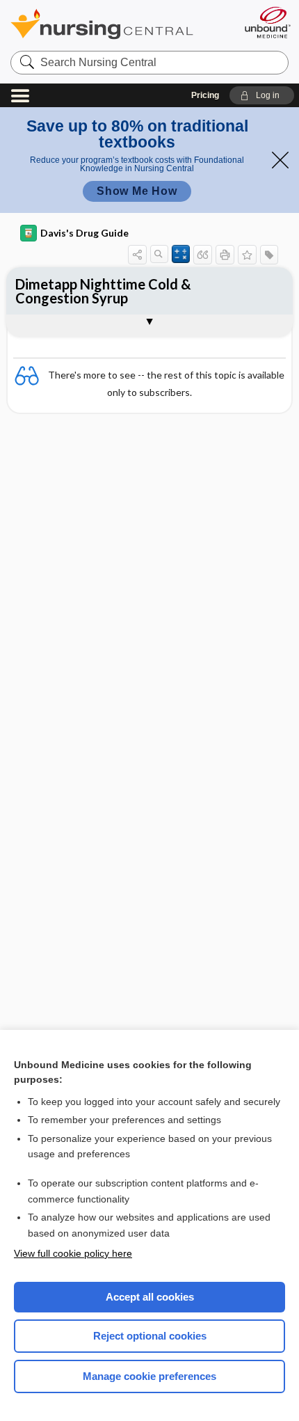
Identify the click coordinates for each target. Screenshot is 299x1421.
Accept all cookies (150, 1297)
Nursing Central (119, 24)
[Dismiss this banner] (280, 160)
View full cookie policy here (73, 1253)
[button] (261, 95)
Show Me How (137, 191)
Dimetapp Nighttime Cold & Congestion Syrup (103, 291)
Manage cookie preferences (149, 1376)
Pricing (205, 95)
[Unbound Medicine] (267, 22)
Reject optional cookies (150, 1336)
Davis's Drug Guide (84, 233)
